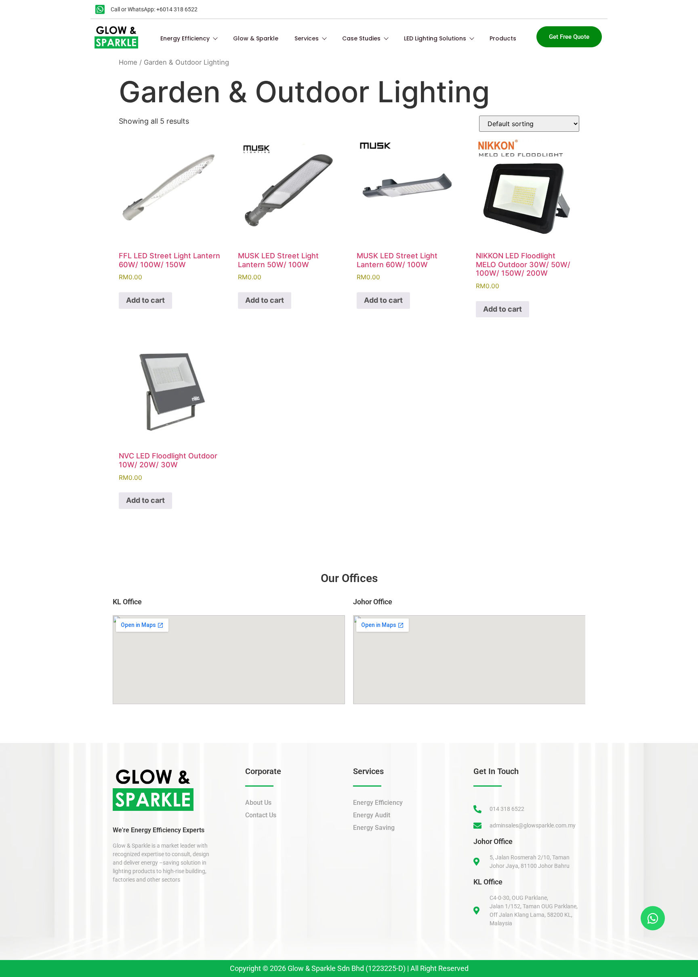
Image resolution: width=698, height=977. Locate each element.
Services (306, 38)
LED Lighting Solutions (435, 38)
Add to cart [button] (145, 300)
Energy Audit (371, 815)
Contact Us (260, 815)
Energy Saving (374, 827)
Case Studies (361, 38)
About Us (258, 802)
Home (128, 62)
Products (503, 38)
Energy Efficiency (185, 38)
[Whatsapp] (651, 917)
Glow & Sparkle (255, 38)
